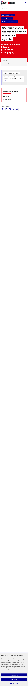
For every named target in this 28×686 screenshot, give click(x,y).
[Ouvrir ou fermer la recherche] (23, 2)
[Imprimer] (2, 109)
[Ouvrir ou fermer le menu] (26, 2)
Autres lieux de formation (10, 21)
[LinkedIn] (9, 109)
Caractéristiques (6, 63)
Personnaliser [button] (14, 683)
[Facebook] (17, 109)
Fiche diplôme (7, 18)
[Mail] (6, 109)
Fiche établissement (9, 15)
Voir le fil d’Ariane (5, 8)
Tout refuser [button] (14, 679)
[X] (13, 109)
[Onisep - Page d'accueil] (11, 3)
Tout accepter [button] (14, 675)
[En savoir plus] (5, 80)
